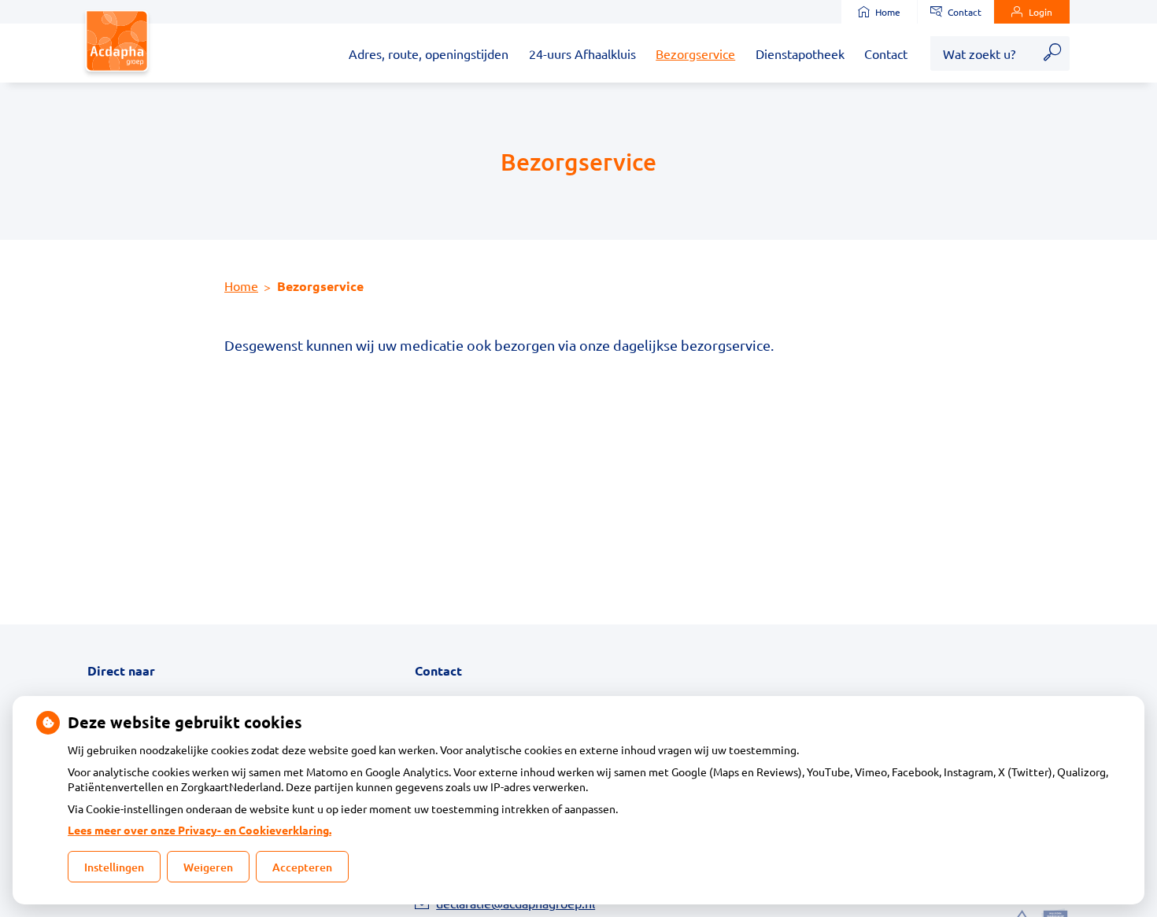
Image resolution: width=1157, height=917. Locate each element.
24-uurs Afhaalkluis (582, 53)
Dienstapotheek (800, 53)
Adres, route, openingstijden (428, 53)
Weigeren (208, 867)
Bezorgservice (695, 53)
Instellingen (114, 867)
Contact (964, 12)
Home (887, 12)
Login (1040, 12)
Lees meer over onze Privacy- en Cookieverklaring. (199, 830)
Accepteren (302, 867)
